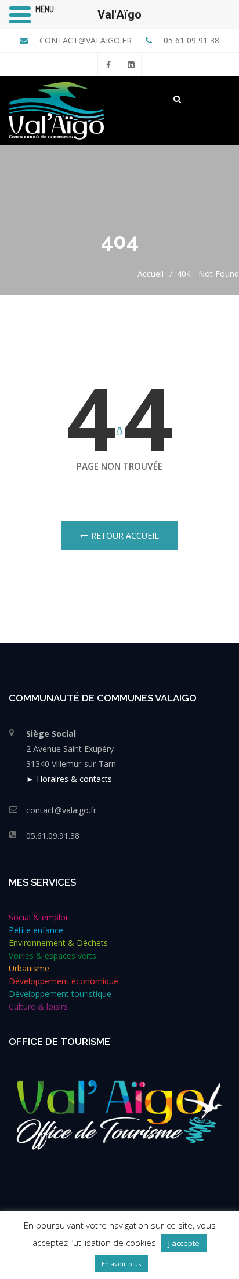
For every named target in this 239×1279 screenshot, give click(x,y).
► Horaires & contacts (69, 778)
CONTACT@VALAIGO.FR (84, 40)
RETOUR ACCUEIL (125, 535)
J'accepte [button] (184, 1243)
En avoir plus (121, 1263)
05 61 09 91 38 (190, 40)
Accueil (150, 273)
